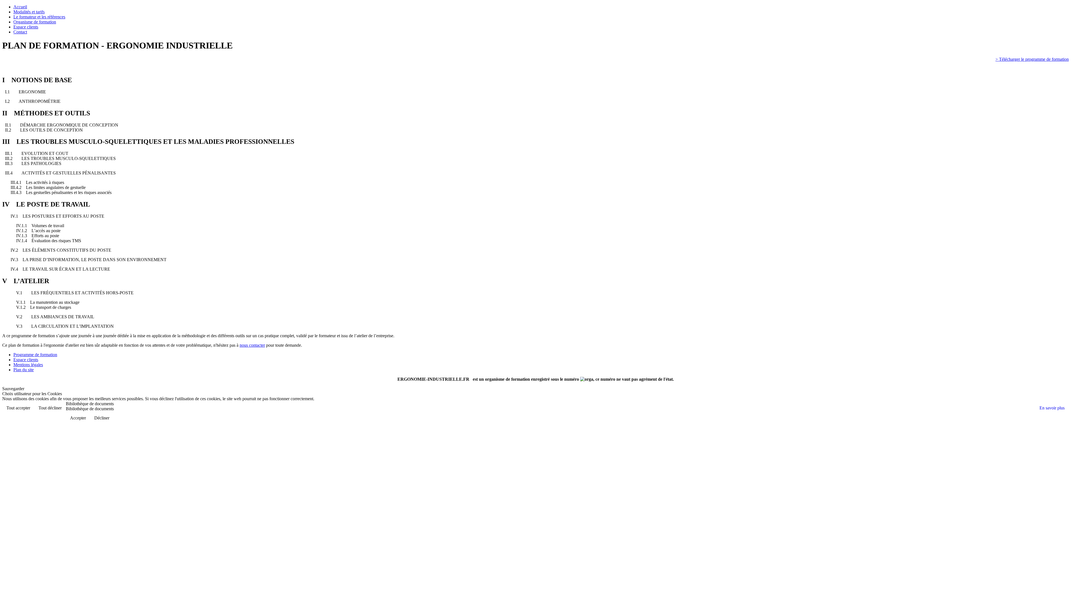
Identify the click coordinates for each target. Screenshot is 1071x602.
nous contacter (252, 345)
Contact (20, 32)
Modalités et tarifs (29, 11)
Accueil (20, 6)
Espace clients (25, 27)
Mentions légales (28, 364)
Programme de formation (35, 354)
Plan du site (23, 369)
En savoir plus (1052, 408)
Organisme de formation (34, 22)
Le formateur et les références (39, 16)
